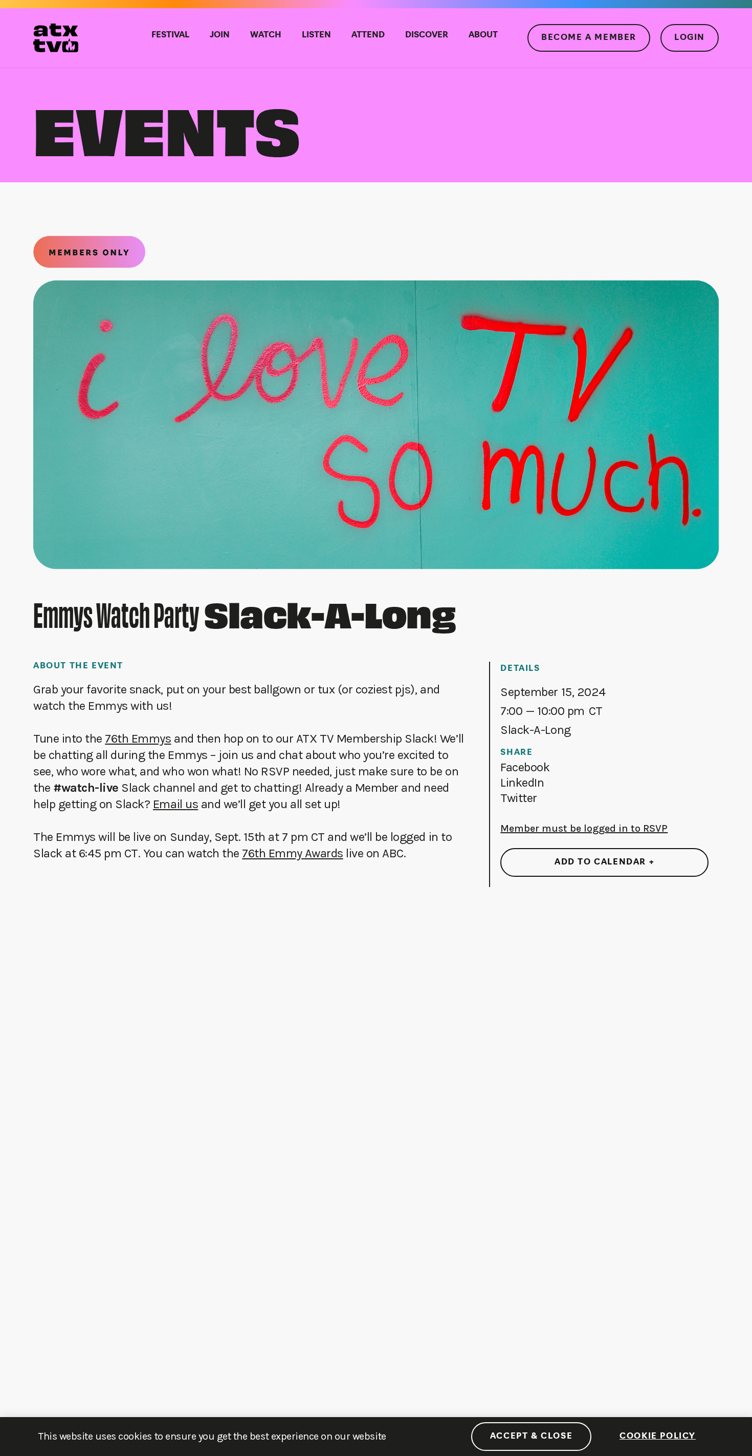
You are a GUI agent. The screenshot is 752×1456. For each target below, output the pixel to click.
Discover (426, 35)
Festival (170, 35)
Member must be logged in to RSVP (584, 828)
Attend (368, 35)
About (483, 35)
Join (220, 35)
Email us (175, 804)
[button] (525, 768)
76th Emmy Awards (292, 853)
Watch (265, 35)
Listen (316, 35)
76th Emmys (138, 738)
